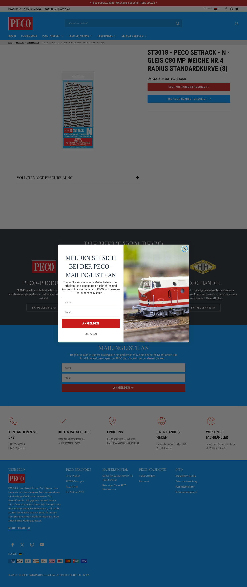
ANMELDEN (90, 323)
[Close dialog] (185, 249)
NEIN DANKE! (91, 334)
